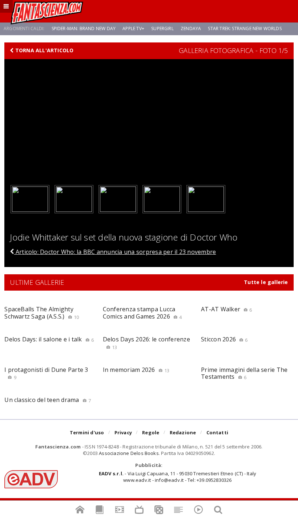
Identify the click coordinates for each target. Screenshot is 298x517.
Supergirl (162, 28)
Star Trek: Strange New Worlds (244, 28)
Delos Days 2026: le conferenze (146, 342)
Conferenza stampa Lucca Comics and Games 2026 (142, 312)
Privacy (123, 432)
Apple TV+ (133, 28)
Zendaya (191, 28)
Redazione (183, 432)
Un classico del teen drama (47, 400)
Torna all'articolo (44, 50)
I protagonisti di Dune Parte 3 (46, 373)
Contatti (217, 432)
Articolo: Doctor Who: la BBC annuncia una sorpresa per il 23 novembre (115, 252)
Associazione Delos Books (129, 453)
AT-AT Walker (226, 309)
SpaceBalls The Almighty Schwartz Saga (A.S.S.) (41, 312)
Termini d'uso (87, 432)
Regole (150, 432)
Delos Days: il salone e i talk (49, 339)
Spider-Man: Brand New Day (84, 28)
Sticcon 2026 (224, 339)
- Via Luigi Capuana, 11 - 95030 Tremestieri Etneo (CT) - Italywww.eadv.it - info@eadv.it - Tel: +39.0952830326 (177, 476)
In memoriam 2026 (136, 370)
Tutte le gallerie (266, 282)
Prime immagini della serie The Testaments (244, 373)
